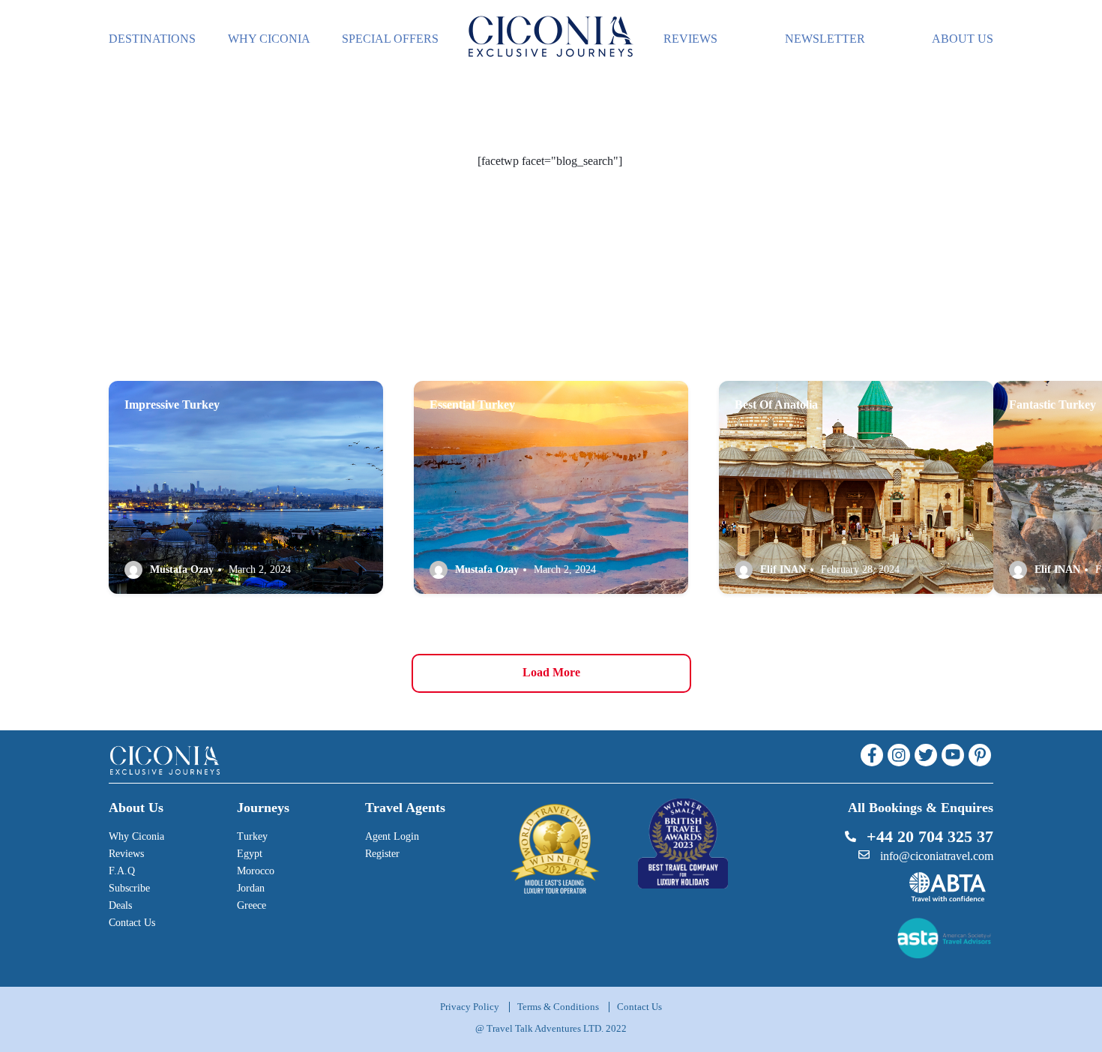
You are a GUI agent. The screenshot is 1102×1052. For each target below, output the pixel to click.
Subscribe (129, 888)
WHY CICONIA (269, 38)
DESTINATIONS (152, 38)
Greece (251, 905)
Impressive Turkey (172, 404)
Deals (120, 905)
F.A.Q (122, 871)
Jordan (251, 888)
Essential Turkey (472, 404)
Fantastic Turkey (1052, 404)
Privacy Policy (469, 1006)
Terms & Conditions (558, 1006)
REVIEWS (690, 38)
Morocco (255, 871)
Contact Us (132, 922)
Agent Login (392, 836)
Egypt (249, 853)
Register (382, 853)
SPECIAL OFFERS (390, 38)
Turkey (252, 836)
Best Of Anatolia (776, 404)
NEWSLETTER (825, 38)
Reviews (126, 853)
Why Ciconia (136, 836)
